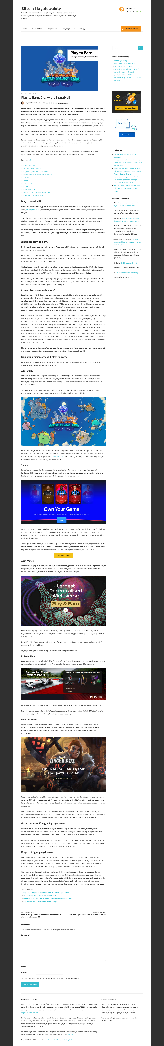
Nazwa (24, 966)
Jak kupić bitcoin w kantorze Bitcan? (126, 69)
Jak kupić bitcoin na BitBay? (123, 75)
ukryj (31, 160)
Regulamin (69, 1040)
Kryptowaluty (52, 29)
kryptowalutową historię (29, 1012)
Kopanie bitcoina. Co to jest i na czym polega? (40, 901)
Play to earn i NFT (29, 165)
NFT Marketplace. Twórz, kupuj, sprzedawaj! (39, 895)
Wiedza (35, 94)
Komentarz (25, 935)
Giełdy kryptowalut (68, 29)
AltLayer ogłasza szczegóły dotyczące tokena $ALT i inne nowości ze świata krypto (127, 188)
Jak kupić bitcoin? (37, 29)
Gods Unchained (29, 189)
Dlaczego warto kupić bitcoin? (124, 63)
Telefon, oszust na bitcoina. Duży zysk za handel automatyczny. (127, 242)
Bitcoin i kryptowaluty (41, 8)
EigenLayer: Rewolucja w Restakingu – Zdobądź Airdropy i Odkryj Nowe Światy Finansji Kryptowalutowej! (127, 171)
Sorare (25, 180)
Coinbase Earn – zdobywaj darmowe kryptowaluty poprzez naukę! (47, 898)
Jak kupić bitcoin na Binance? (124, 72)
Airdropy (82, 29)
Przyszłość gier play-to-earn (33, 195)
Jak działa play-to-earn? (32, 168)
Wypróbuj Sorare (64, 555)
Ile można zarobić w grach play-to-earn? (37, 192)
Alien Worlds (28, 183)
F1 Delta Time (28, 186)
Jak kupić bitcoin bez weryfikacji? (125, 66)
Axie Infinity (27, 177)
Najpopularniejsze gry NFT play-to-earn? (37, 174)
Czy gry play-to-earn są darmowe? (35, 171)
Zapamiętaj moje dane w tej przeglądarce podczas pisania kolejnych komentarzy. (51, 978)
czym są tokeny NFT (33, 209)
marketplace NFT (57, 456)
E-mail (24, 972)
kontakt (70, 1034)
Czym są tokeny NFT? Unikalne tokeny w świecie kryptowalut (46, 892)
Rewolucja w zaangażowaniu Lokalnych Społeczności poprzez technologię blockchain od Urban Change (127, 180)
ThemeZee (51, 1040)
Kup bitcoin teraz (132, 29)
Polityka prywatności (60, 1040)
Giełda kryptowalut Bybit (129, 263)
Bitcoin (25, 29)
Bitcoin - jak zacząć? (121, 60)
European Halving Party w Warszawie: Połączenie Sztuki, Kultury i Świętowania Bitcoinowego (128, 163)
